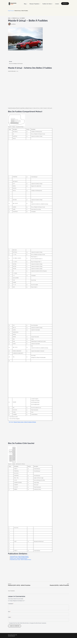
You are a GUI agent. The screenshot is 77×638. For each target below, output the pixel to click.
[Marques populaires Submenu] (40, 3)
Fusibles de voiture (47, 3)
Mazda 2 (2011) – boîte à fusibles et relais (18, 558)
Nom (9, 611)
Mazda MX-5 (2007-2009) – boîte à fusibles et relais (20, 559)
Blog (25, 3)
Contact (57, 3)
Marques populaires (34, 3)
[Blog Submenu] (27, 3)
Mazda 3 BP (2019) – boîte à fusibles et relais (19, 556)
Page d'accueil (11, 10)
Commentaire (11, 603)
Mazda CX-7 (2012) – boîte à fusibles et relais (19, 557)
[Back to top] (74, 635)
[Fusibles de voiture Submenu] (53, 3)
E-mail (9, 617)
